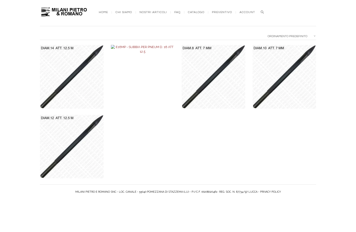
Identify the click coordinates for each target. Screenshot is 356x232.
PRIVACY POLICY (270, 191)
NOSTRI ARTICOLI (153, 12)
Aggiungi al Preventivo (74, 93)
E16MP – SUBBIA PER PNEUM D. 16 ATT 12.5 (142, 81)
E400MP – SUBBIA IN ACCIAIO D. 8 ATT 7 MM (213, 81)
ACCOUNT (247, 12)
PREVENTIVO (222, 12)
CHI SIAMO (124, 12)
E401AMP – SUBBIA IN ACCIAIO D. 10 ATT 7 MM (284, 81)
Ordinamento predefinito (287, 36)
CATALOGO (196, 12)
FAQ (177, 12)
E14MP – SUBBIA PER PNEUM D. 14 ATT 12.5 (72, 81)
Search (262, 12)
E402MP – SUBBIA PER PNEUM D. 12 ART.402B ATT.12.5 (71, 151)
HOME (103, 12)
